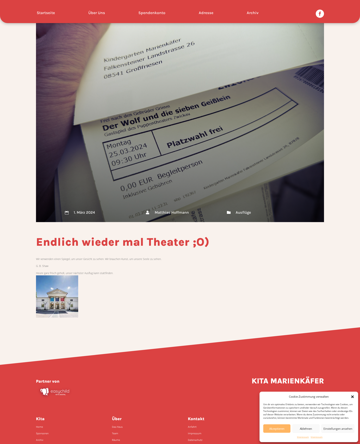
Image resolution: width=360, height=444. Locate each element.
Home (39, 426)
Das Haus (117, 426)
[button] (352, 397)
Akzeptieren (276, 428)
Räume (116, 440)
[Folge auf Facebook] (320, 14)
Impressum (303, 437)
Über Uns (96, 13)
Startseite (46, 13)
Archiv (253, 13)
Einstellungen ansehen (337, 428)
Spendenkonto (151, 13)
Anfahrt (192, 426)
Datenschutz (195, 440)
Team (115, 433)
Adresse (206, 13)
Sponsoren (42, 433)
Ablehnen (306, 428)
